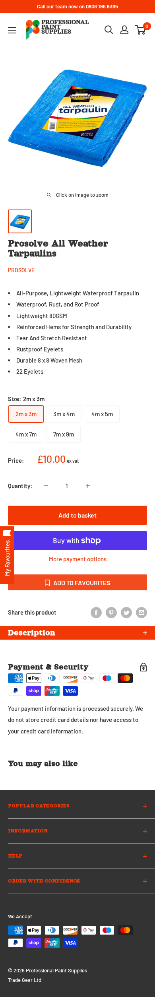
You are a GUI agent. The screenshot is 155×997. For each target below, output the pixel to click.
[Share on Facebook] (96, 612)
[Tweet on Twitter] (126, 612)
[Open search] (109, 29)
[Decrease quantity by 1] (45, 485)
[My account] (124, 29)
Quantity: (20, 485)
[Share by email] (141, 612)
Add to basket (77, 515)
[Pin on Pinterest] (111, 612)
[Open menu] (12, 30)
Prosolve (21, 270)
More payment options (78, 559)
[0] (140, 30)
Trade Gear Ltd (24, 980)
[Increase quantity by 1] (87, 485)
